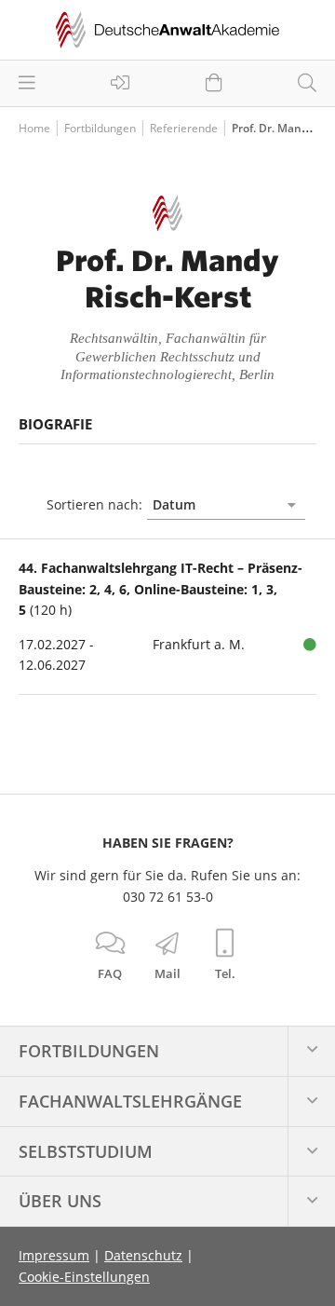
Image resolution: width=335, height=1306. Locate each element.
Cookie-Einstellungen (84, 1277)
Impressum (54, 1255)
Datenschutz (143, 1255)
